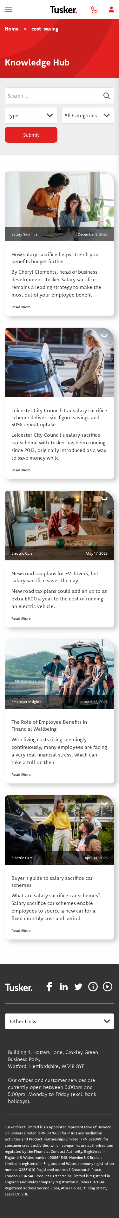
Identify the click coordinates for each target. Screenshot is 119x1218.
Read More (21, 306)
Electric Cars (21, 553)
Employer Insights (26, 702)
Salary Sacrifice (24, 234)
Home (12, 28)
